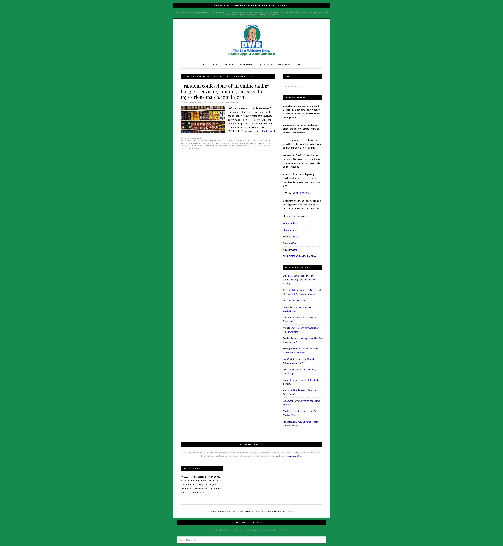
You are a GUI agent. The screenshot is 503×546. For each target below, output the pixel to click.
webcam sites (295, 456)
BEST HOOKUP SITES (241, 511)
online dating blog (260, 143)
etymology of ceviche (219, 141)
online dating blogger (192, 146)
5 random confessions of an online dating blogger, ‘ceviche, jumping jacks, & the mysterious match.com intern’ (225, 91)
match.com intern (225, 143)
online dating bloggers (217, 146)
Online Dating (242, 143)
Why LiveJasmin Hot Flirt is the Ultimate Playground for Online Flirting (299, 279)
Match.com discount (204, 143)
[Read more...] (268, 131)
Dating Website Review (195, 141)
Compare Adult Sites (251, 40)
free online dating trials (244, 141)
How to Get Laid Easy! (294, 300)
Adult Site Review (193, 138)
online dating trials (239, 146)
